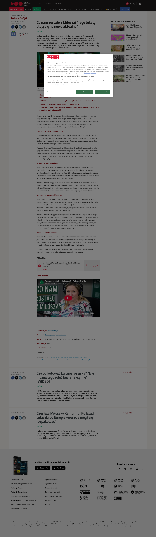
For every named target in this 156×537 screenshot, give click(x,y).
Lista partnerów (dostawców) (56, 85)
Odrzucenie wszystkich (85, 92)
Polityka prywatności (90, 73)
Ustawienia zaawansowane (55, 92)
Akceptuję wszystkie (102, 92)
